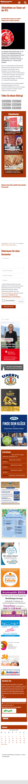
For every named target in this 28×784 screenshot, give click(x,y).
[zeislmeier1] (10, 670)
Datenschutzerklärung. (7, 293)
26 (9, 742)
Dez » (6, 744)
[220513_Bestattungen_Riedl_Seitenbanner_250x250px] (14, 591)
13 (13, 738)
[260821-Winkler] (13, 117)
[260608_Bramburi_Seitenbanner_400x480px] (14, 508)
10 (1, 738)
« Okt (2, 744)
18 (5, 740)
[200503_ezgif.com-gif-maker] (10, 543)
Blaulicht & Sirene (5, 245)
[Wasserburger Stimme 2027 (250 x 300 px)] (10, 482)
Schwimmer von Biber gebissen (17, 475)
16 (24, 738)
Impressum (18, 754)
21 (16, 740)
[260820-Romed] (13, 136)
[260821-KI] (13, 155)
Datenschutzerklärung (16, 703)
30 (24, 742)
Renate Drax (5, 243)
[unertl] (10, 374)
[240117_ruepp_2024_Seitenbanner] (10, 389)
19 (9, 740)
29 (20, 742)
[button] (6, 101)
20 (13, 740)
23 (24, 740)
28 (16, 742)
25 (5, 742)
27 (13, 742)
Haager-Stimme (12, 245)
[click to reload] (9, 710)
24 (1, 742)
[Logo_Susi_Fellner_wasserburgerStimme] (10, 621)
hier (3, 695)
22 (20, 740)
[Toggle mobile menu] (19, 2)
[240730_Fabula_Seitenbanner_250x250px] (10, 569)
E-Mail (4, 697)
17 (1, 740)
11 (5, 738)
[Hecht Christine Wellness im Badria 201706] (10, 655)
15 (20, 738)
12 (9, 738)
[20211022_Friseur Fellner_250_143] (10, 640)
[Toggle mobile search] (25, 2)
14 (16, 738)
